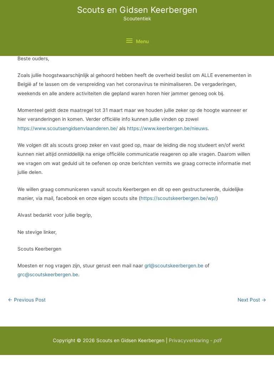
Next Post (252, 300)
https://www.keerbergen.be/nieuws (167, 128)
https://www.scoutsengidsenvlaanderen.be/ (67, 128)
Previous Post (27, 300)
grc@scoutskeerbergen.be (47, 274)
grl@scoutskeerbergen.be (173, 265)
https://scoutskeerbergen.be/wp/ (178, 198)
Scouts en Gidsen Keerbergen (137, 10)
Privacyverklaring (195, 340)
